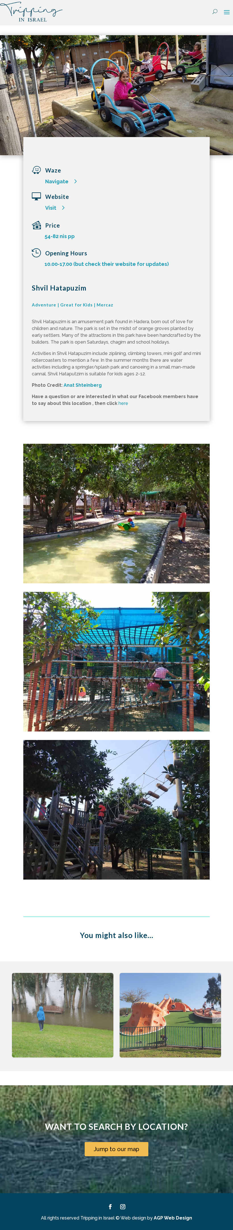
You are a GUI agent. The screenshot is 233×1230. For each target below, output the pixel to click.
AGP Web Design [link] (173, 1218)
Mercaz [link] (105, 304)
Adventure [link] (44, 304)
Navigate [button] (56, 181)
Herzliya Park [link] (62, 1020)
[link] (31, 12)
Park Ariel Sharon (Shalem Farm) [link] (170, 1021)
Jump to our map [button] (116, 1149)
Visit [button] (50, 208)
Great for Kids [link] (76, 304)
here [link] (123, 403)
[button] (226, 11)
